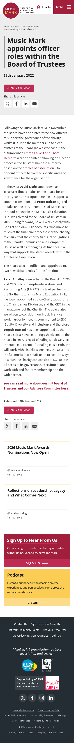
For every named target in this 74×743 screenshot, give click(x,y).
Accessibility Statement (15, 715)
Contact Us (20, 624)
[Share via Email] (34, 103)
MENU (60, 7)
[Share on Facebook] (16, 103)
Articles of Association (38, 168)
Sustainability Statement (42, 715)
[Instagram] (42, 698)
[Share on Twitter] (7, 103)
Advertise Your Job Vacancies (30, 635)
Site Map (61, 715)
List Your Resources (54, 630)
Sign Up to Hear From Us (45, 624)
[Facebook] (32, 698)
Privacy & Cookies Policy (49, 709)
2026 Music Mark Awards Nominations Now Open (28, 450)
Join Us (56, 635)
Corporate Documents (23, 709)
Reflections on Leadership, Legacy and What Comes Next (36, 493)
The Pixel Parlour (52, 720)
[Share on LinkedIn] (25, 103)
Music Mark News (19, 88)
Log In (46, 7)
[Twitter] (23, 698)
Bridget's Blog (19, 513)
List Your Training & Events (23, 630)
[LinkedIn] (51, 698)
